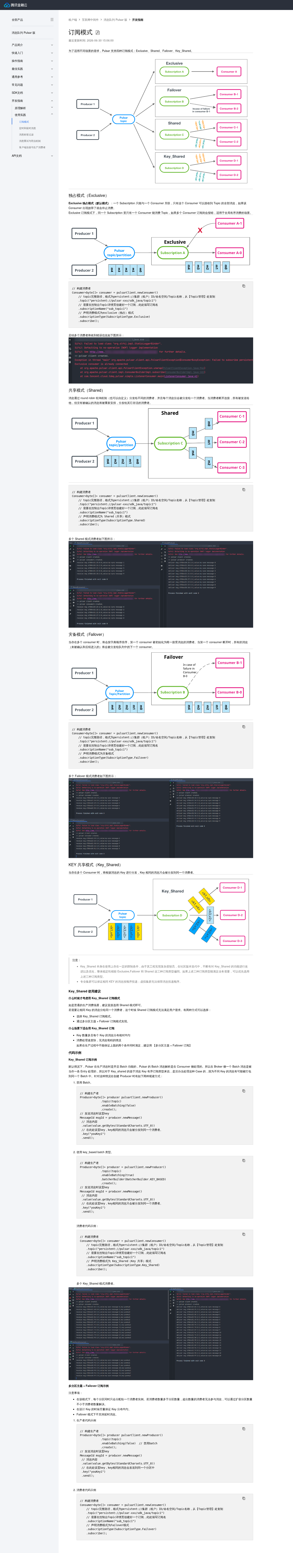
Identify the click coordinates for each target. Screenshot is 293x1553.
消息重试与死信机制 (30, 140)
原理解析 (20, 108)
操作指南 (17, 61)
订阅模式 (24, 121)
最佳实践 (17, 69)
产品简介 (17, 45)
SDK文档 (17, 93)
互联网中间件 (90, 20)
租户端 (73, 20)
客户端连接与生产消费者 (32, 147)
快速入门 (17, 53)
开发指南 (17, 101)
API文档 (17, 156)
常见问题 (17, 85)
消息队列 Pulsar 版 (23, 33)
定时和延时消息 (27, 128)
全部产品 (17, 20)
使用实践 (20, 115)
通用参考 (17, 77)
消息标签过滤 (26, 134)
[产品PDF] (97, 32)
